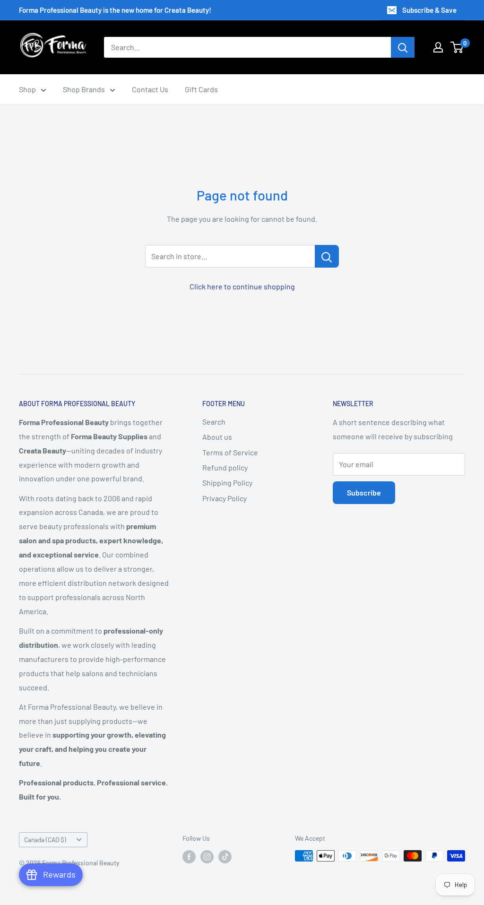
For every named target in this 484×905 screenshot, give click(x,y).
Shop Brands (84, 89)
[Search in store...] (327, 256)
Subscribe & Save (429, 10)
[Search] (403, 47)
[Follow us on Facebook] (189, 856)
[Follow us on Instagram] (207, 856)
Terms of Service (230, 452)
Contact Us (150, 89)
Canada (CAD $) (45, 839)
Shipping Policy (227, 482)
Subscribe (364, 492)
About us (217, 436)
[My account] (438, 47)
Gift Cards (201, 89)
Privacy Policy (224, 498)
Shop (27, 89)
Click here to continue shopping (242, 286)
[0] (457, 47)
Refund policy (225, 467)
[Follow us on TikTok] (225, 856)
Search (213, 421)
